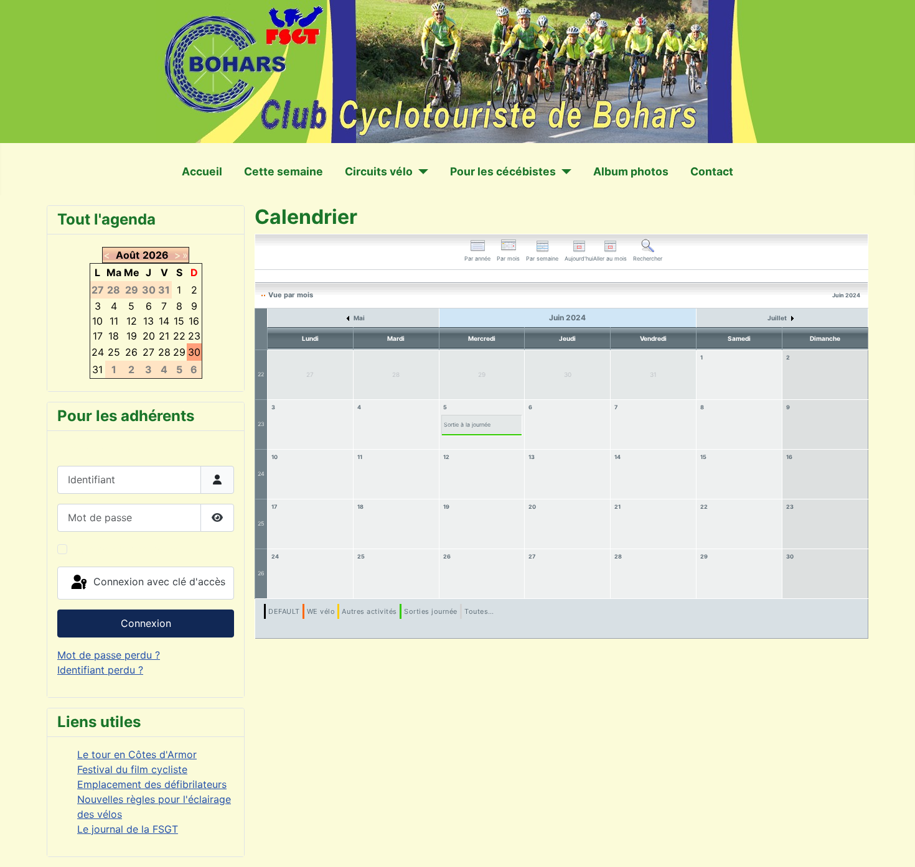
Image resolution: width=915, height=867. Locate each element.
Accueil (202, 171)
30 (790, 556)
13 (531, 456)
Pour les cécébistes (503, 171)
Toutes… (479, 611)
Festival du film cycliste (132, 769)
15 (703, 456)
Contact (711, 171)
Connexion (146, 623)
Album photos (631, 171)
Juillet (777, 318)
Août (127, 255)
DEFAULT (284, 611)
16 (789, 456)
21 (617, 506)
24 (261, 473)
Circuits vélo (379, 171)
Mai (358, 318)
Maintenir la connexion (125, 549)
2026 (156, 255)
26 (261, 573)
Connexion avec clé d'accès (157, 582)
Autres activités (369, 611)
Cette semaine (283, 171)
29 (704, 556)
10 (274, 456)
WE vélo (321, 611)
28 (618, 556)
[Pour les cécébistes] (563, 171)
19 (446, 506)
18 (360, 506)
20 (532, 506)
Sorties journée (431, 611)
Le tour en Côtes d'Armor (137, 754)
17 (274, 506)
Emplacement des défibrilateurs (152, 784)
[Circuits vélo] (420, 171)
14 (617, 456)
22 (261, 374)
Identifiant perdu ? (100, 670)
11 (359, 456)
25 (261, 523)
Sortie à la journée (467, 424)
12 (446, 456)
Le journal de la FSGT (127, 829)
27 (531, 556)
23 (261, 423)
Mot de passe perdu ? (108, 655)
